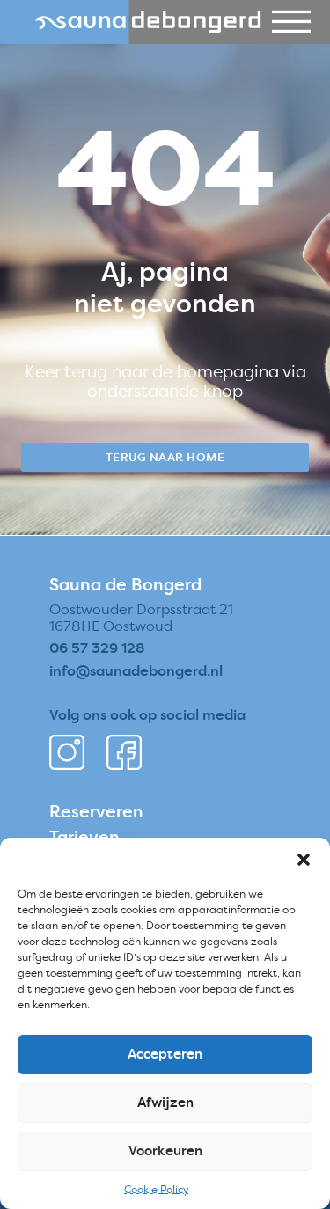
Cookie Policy (156, 1189)
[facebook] (124, 752)
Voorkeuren (165, 1150)
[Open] (291, 22)
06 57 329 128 (97, 648)
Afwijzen (165, 1102)
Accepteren (165, 1053)
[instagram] (66, 752)
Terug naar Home (165, 457)
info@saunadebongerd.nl (136, 670)
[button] (303, 859)
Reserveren (96, 811)
